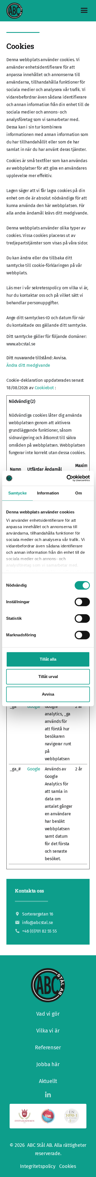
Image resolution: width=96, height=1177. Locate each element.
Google (33, 706)
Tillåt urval (48, 676)
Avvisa (48, 694)
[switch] (82, 602)
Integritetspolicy (37, 1166)
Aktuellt (48, 1081)
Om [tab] (78, 493)
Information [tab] (48, 493)
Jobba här (47, 1064)
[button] (82, 11)
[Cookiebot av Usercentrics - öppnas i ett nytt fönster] (68, 478)
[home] (14, 11)
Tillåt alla (48, 659)
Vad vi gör (47, 1014)
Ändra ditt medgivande (28, 365)
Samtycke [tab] (17, 493)
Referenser (48, 1047)
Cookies (67, 1166)
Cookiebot (44, 387)
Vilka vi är (47, 1030)
